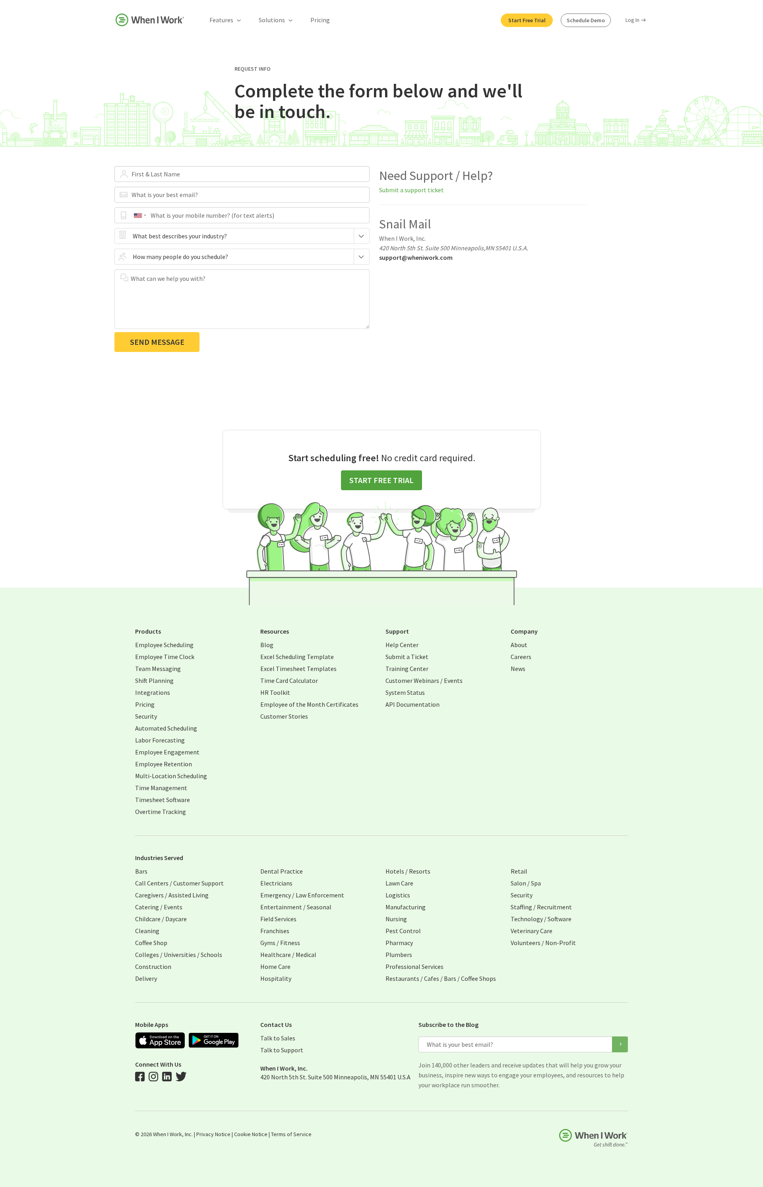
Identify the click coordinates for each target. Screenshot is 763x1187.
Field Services (278, 919)
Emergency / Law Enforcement (302, 895)
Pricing (320, 20)
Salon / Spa (526, 883)
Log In (632, 19)
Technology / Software (541, 919)
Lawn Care (399, 883)
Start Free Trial (527, 20)
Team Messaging (158, 669)
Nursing (396, 919)
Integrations (152, 692)
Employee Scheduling (164, 645)
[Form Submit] (620, 1044)
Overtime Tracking (160, 812)
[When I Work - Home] (149, 20)
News (518, 669)
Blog (266, 645)
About (519, 645)
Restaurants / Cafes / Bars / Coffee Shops (440, 978)
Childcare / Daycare (161, 919)
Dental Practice (281, 871)
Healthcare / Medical (288, 955)
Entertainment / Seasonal (295, 907)
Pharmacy (399, 943)
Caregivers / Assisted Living (172, 895)
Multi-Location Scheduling (171, 776)
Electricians (276, 883)
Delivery (146, 978)
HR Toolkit (275, 692)
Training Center (406, 669)
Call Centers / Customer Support (179, 883)
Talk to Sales (277, 1038)
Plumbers (398, 955)
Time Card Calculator (289, 680)
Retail (519, 871)
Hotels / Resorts (407, 871)
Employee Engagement (167, 752)
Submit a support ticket (411, 190)
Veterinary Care (531, 931)
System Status (405, 692)
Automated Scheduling (166, 728)
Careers (521, 657)
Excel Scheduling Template (297, 657)
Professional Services (414, 966)
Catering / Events (158, 907)
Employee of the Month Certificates (309, 704)
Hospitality (275, 978)
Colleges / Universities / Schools (178, 955)
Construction (153, 966)
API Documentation (412, 704)
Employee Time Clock (164, 657)
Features (221, 20)
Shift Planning (154, 680)
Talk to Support (281, 1050)
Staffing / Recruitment (541, 907)
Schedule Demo (586, 20)
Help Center (401, 645)
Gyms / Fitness (280, 943)
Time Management (161, 788)
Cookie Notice (250, 1134)
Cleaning (147, 931)
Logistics (397, 895)
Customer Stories (284, 716)
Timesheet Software (162, 800)
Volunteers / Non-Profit (543, 943)
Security (146, 716)
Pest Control (403, 931)
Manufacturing (405, 907)
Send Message (157, 342)
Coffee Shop (151, 943)
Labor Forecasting (160, 740)
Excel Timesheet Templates (298, 669)
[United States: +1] (140, 215)
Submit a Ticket (406, 657)
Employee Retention (163, 764)
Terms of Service (291, 1134)
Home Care (275, 966)
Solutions (272, 20)
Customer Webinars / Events (424, 680)
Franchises (274, 931)
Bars (141, 871)
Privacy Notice (213, 1134)
